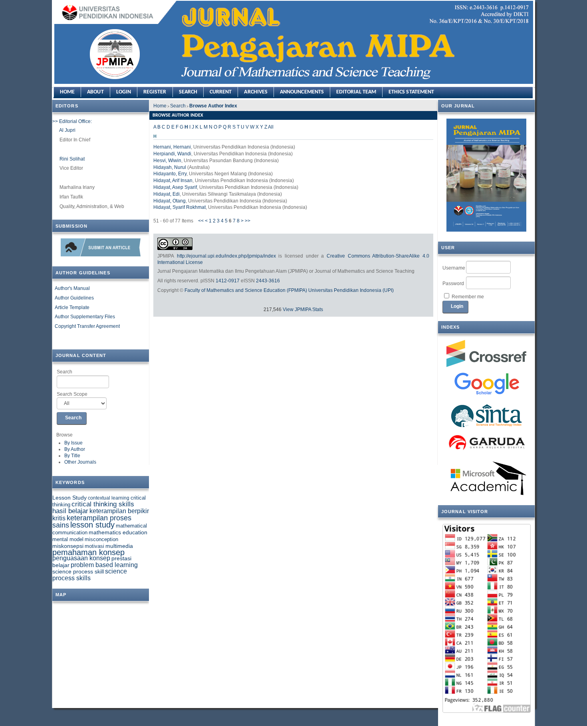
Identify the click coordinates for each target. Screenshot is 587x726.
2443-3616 (268, 281)
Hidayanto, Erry (169, 174)
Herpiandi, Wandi (172, 154)
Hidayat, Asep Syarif (175, 187)
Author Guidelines (74, 298)
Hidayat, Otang (169, 201)
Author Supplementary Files (85, 316)
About (95, 92)
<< (201, 221)
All (271, 127)
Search (64, 372)
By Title (72, 455)
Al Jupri (67, 130)
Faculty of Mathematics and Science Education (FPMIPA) (245, 290)
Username (453, 268)
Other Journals (80, 462)
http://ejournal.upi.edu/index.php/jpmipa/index (226, 256)
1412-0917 (228, 281)
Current (221, 92)
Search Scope (72, 394)
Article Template (72, 307)
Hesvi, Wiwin (167, 160)
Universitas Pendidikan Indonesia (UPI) (351, 290)
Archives (256, 92)
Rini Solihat (72, 159)
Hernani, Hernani (172, 147)
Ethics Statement (411, 92)
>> (247, 221)
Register (155, 92)
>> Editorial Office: (72, 121)
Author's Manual (72, 288)
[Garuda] (486, 443)
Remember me (468, 297)
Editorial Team (356, 92)
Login (123, 92)
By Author (74, 449)
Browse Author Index (213, 106)
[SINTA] (486, 415)
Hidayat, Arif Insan (172, 180)
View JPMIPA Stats (303, 309)
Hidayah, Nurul (169, 167)
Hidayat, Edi (166, 194)
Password (453, 283)
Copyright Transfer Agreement (87, 326)
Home (67, 92)
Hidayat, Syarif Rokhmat (179, 207)
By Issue (73, 443)
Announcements (302, 92)
